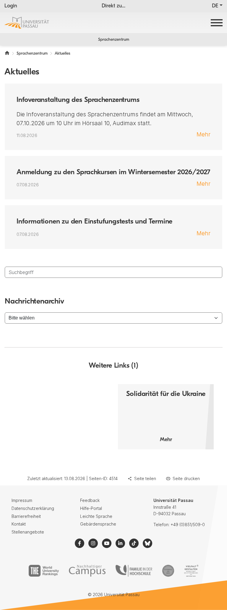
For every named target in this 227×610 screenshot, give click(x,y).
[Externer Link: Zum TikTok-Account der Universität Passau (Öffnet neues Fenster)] (134, 543)
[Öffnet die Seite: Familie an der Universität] (134, 571)
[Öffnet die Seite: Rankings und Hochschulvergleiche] (44, 571)
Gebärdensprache (98, 523)
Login (10, 6)
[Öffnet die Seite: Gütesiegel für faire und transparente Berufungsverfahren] (168, 571)
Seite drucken (186, 478)
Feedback (90, 500)
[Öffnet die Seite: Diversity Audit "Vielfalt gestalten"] (191, 571)
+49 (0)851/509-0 (188, 524)
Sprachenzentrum (113, 39)
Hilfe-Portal (91, 508)
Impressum (22, 500)
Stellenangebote (28, 531)
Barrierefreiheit (26, 516)
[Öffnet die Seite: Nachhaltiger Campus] (87, 571)
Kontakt (19, 523)
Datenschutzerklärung (33, 508)
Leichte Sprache (96, 516)
